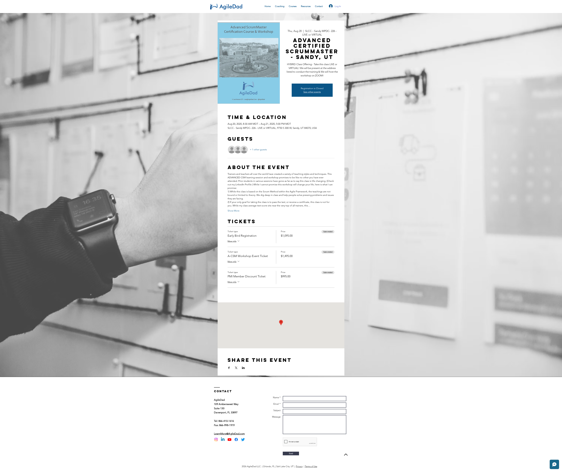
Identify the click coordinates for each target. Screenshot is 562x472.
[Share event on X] (236, 368)
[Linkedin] (223, 439)
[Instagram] (216, 439)
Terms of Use (311, 466)
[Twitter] (243, 439)
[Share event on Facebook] (229, 368)
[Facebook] (236, 439)
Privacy (299, 466)
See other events (312, 91)
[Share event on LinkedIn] (243, 368)
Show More (233, 210)
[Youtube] (229, 439)
